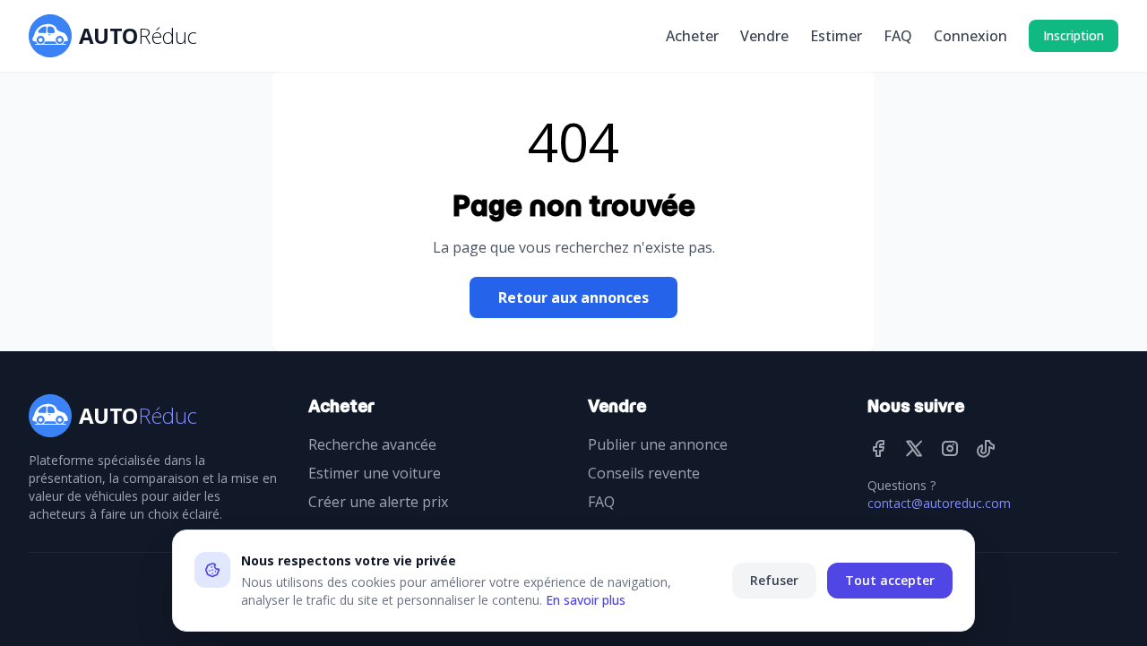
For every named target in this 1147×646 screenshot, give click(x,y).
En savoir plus (585, 599)
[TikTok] (985, 448)
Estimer (836, 36)
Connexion (970, 36)
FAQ (898, 36)
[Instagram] (950, 448)
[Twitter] (914, 448)
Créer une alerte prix (378, 502)
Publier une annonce (658, 444)
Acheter (692, 36)
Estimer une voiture (374, 473)
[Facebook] (878, 448)
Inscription (1073, 35)
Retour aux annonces (573, 297)
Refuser (774, 580)
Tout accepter (890, 580)
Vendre (764, 36)
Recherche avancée (372, 444)
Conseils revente (644, 473)
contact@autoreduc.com (939, 503)
